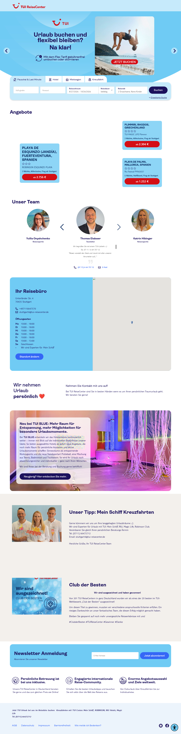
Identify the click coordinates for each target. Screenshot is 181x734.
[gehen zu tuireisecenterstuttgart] (167, 726)
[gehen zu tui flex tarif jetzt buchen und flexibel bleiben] (90, 50)
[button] (62, 227)
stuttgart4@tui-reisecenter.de (34, 311)
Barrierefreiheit (62, 725)
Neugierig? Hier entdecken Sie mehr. (45, 476)
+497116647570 (27, 308)
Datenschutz (27, 725)
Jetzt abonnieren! (154, 655)
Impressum (44, 725)
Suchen (158, 90)
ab (39, 177)
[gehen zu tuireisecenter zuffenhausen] (162, 726)
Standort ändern (29, 356)
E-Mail (104, 267)
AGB (14, 725)
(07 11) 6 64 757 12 (86, 267)
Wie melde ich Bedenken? (88, 725)
